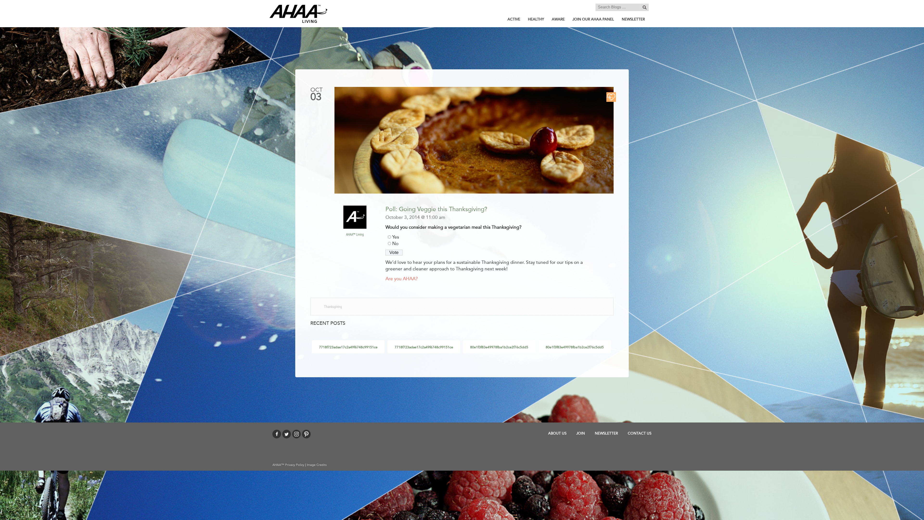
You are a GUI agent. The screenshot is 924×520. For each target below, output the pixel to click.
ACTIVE (513, 19)
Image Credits (317, 465)
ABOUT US (557, 433)
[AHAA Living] (298, 13)
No (395, 243)
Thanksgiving (333, 306)
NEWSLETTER (633, 19)
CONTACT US (639, 433)
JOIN (580, 433)
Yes (395, 237)
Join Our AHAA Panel (593, 19)
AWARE (558, 19)
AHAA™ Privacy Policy (288, 465)
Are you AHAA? (401, 278)
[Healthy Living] (611, 96)
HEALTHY (536, 19)
